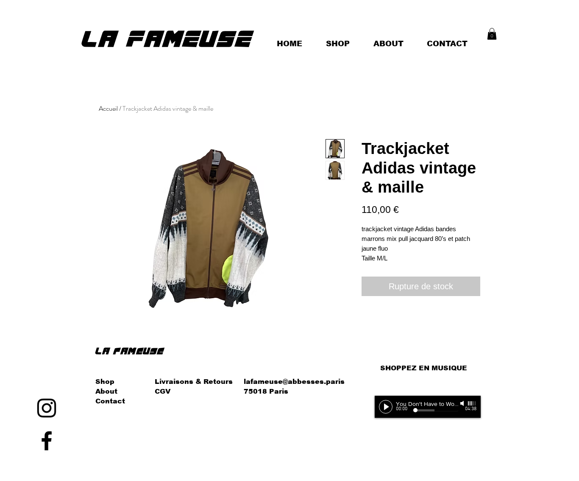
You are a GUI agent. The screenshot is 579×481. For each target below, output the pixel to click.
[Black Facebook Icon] (46, 440)
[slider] (472, 403)
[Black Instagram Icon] (46, 408)
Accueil (108, 108)
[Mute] (463, 403)
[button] (492, 33)
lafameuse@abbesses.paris (294, 381)
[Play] (386, 407)
